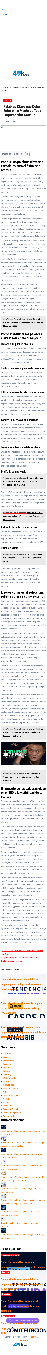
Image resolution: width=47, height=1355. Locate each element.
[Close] (0, 4)
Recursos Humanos (10, 1088)
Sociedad (6, 1099)
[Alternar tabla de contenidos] (26, 154)
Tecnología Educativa (11, 1109)
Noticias (6, 1081)
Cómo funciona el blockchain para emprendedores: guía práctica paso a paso (21, 1328)
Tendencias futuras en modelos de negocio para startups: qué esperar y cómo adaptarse (21, 984)
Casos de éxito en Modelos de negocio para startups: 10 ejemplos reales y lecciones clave (21, 1008)
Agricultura (7, 1054)
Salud (5, 1092)
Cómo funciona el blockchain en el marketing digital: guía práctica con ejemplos (20, 1306)
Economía (7, 1057)
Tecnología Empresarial (12, 1113)
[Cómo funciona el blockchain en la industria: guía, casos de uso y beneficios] (3, 1127)
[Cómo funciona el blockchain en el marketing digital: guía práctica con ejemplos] (3, 1150)
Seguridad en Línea (10, 1095)
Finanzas (6, 1071)
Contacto (4, 14)
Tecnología (7, 1106)
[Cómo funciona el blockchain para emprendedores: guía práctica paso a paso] (3, 1161)
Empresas (7, 1064)
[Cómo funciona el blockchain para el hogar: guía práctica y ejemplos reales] (3, 1184)
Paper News (34, 1337)
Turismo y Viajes (9, 1116)
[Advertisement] (23, 44)
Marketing (7, 1074)
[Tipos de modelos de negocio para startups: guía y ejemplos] (3, 1219)
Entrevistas (7, 1067)
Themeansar (23, 1340)
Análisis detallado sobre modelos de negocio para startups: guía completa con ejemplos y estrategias (23, 1032)
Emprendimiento (9, 1061)
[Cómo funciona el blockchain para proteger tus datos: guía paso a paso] (3, 1230)
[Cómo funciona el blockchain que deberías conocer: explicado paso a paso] (3, 1207)
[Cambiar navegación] (5, 73)
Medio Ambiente (9, 1078)
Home (3, 9)
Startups (8, 100)
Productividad (8, 1085)
